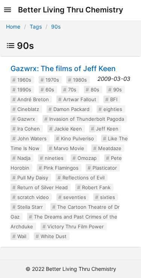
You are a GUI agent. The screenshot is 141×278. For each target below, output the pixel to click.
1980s (80, 80)
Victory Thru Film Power (75, 226)
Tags (36, 26)
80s (95, 90)
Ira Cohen (28, 129)
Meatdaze (109, 148)
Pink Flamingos (61, 168)
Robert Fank (96, 187)
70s (72, 90)
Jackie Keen (68, 129)
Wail (21, 236)
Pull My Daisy (32, 178)
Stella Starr (30, 207)
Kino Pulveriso (77, 138)
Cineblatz (28, 109)
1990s (24, 90)
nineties (54, 158)
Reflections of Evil (83, 178)
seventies (74, 197)
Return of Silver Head (42, 187)
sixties (107, 197)
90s (56, 26)
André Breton (33, 99)
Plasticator (104, 168)
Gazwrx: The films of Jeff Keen (63, 68)
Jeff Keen (107, 129)
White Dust (54, 236)
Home (13, 26)
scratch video (33, 197)
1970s (52, 80)
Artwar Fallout (79, 99)
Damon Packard (71, 109)
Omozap (87, 158)
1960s (24, 80)
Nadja (23, 158)
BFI (113, 99)
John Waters (32, 138)
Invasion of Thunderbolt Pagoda (86, 119)
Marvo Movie (69, 148)
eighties (112, 109)
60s (49, 90)
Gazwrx (26, 119)
